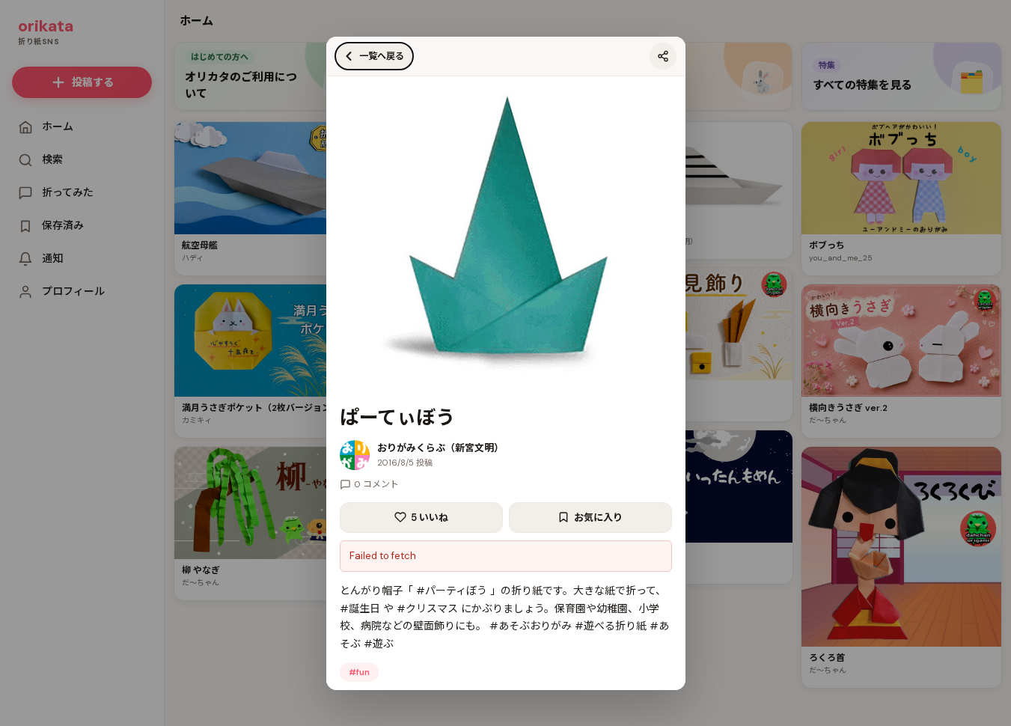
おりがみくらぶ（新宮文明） (440, 448)
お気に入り (598, 517)
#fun (359, 672)
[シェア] (663, 56)
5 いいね (429, 517)
